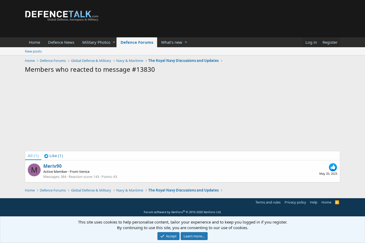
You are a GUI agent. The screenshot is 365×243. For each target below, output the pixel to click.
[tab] (53, 155)
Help (313, 202)
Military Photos (96, 42)
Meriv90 (52, 166)
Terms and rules (268, 202)
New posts (33, 51)
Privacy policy (295, 202)
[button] (114, 42)
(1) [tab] (33, 155)
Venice (84, 171)
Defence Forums (137, 42)
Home (34, 42)
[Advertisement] (182, 113)
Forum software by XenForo (183, 212)
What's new (171, 42)
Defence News (61, 42)
